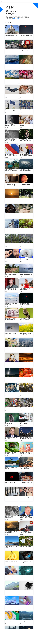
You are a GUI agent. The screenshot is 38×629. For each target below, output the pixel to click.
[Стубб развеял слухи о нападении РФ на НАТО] (12, 434)
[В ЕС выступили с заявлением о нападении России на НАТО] (12, 107)
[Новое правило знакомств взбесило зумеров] (26, 285)
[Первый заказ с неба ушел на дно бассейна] (12, 464)
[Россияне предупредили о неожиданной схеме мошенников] (26, 449)
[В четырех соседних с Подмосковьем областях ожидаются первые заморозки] (26, 390)
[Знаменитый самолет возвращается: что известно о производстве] (12, 166)
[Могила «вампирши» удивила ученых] (26, 196)
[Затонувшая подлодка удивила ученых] (26, 62)
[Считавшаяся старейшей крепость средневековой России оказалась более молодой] (12, 271)
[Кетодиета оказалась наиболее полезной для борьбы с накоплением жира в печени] (26, 479)
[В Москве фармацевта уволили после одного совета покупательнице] (26, 420)
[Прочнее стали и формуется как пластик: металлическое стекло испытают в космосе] (26, 405)
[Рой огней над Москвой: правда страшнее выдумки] (26, 32)
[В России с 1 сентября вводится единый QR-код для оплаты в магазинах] (12, 524)
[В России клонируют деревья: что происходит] (12, 509)
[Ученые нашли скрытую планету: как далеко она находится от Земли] (12, 554)
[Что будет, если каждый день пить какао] (26, 47)
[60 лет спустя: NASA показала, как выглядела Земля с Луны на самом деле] (12, 122)
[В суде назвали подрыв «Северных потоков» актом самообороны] (26, 166)
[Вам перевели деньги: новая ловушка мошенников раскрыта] (26, 211)
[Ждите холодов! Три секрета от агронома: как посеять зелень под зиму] (26, 226)
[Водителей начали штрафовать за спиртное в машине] (12, 390)
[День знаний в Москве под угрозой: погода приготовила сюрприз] (26, 136)
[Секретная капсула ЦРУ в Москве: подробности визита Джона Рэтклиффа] (12, 92)
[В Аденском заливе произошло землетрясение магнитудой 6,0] (26, 598)
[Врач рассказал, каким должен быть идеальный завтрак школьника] (12, 583)
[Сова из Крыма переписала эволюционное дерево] (26, 315)
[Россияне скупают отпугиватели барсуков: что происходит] (26, 524)
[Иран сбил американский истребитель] (12, 226)
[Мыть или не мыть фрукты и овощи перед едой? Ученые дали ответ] (12, 345)
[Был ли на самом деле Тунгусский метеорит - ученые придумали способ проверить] (12, 375)
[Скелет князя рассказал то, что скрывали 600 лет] (12, 32)
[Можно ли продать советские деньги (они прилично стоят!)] (12, 315)
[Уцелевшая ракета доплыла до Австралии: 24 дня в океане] (12, 62)
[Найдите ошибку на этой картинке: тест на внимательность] (12, 598)
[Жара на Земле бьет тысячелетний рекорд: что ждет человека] (26, 360)
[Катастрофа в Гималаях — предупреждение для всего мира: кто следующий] (12, 47)
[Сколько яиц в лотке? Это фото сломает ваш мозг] (12, 569)
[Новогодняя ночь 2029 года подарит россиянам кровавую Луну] (12, 479)
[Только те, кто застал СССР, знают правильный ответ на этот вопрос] (26, 107)
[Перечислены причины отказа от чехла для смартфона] (12, 360)
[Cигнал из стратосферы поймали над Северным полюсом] (12, 300)
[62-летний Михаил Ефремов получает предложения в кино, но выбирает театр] (12, 285)
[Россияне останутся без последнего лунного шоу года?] (26, 300)
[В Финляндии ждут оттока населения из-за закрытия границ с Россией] (26, 569)
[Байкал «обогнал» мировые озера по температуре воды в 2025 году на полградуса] (26, 271)
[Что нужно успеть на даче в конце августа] (12, 405)
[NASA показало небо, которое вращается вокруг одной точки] (26, 583)
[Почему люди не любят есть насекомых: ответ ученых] (12, 449)
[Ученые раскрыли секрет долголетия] (26, 122)
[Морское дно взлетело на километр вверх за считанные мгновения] (12, 77)
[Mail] (3, 1)
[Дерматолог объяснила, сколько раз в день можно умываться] (26, 92)
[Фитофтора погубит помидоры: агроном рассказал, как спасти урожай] (26, 375)
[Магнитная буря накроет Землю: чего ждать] (12, 196)
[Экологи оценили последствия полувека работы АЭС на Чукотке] (12, 241)
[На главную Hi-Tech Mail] (5, 1)
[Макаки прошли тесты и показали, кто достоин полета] (12, 420)
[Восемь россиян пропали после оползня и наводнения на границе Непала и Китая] (26, 345)
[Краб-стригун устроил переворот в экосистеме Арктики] (26, 613)
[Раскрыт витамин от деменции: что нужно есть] (12, 256)
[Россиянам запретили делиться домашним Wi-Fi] (12, 494)
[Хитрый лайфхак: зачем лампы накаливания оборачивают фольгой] (12, 330)
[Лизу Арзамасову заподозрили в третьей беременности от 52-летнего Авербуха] (26, 494)
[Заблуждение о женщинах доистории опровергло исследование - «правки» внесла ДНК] (12, 136)
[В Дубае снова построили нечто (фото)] (12, 613)
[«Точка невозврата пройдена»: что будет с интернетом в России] (26, 434)
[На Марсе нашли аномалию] (26, 181)
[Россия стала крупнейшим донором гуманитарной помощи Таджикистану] (12, 151)
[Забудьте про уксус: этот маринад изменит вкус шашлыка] (26, 464)
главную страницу (16, 18)
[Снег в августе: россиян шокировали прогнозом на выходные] (26, 241)
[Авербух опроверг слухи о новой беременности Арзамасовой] (12, 539)
